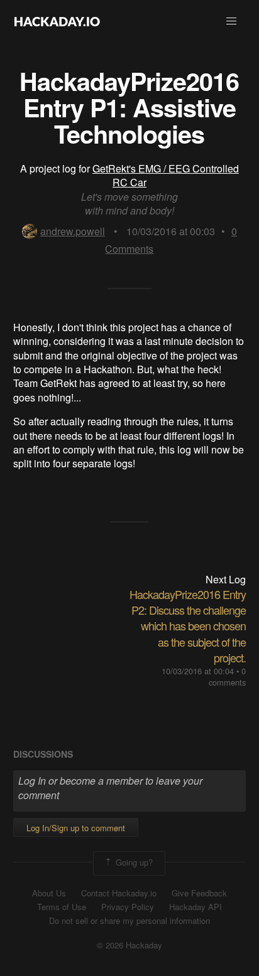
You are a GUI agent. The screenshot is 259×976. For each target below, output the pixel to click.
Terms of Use (61, 907)
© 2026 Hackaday (129, 945)
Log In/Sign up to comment (75, 828)
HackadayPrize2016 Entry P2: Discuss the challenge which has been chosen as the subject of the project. (188, 626)
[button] (231, 21)
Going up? (133, 862)
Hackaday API (195, 907)
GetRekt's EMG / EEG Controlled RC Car (165, 175)
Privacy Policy (127, 907)
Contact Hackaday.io (119, 893)
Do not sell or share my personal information (129, 920)
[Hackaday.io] (57, 21)
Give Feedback (199, 893)
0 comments (227, 676)
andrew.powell (72, 231)
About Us (49, 893)
